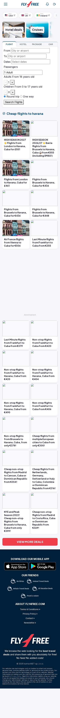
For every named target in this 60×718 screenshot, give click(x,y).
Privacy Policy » (30, 614)
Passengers (11, 66)
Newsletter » (30, 623)
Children (9, 86)
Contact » (30, 618)
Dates (7, 61)
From (7, 50)
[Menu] (5, 4)
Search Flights (13, 102)
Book (9, 44)
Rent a (50, 44)
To (5, 56)
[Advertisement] (30, 283)
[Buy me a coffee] (54, 4)
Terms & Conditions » (30, 609)
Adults (7, 76)
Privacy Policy (16, 676)
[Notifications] (47, 4)
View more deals (30, 542)
